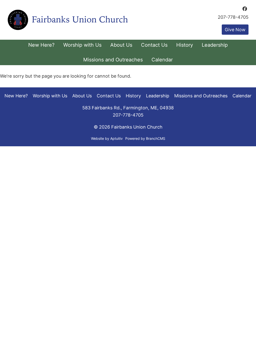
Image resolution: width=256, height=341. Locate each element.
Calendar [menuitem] (162, 60)
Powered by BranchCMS (145, 138)
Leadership (157, 95)
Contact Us (109, 95)
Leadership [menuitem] (215, 45)
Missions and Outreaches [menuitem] (113, 60)
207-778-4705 (233, 17)
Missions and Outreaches (201, 95)
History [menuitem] (184, 45)
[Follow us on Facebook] (244, 8)
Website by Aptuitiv (107, 138)
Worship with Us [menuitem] (82, 45)
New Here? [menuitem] (41, 45)
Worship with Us (50, 95)
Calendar (242, 95)
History (133, 95)
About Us (82, 95)
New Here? (16, 95)
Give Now (235, 29)
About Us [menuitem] (121, 45)
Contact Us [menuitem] (154, 45)
